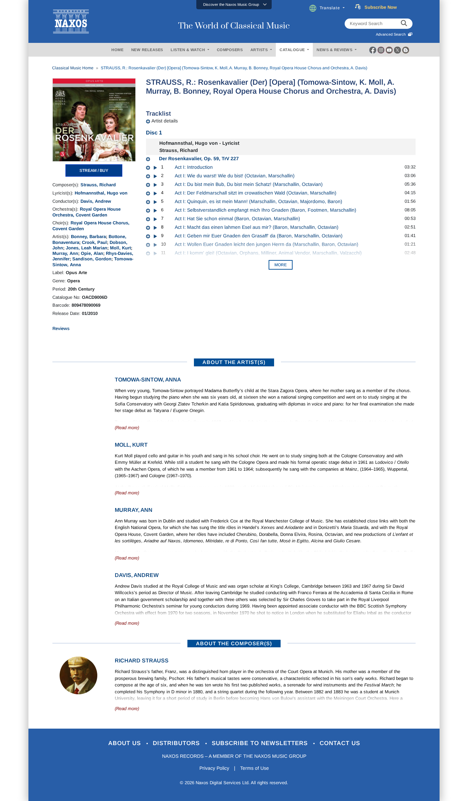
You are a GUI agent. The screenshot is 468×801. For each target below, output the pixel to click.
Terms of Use (254, 768)
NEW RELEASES (147, 50)
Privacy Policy (214, 768)
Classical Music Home (73, 68)
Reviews (61, 328)
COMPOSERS (230, 50)
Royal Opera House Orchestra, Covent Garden (86, 212)
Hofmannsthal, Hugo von (101, 193)
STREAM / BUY (93, 170)
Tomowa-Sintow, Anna (148, 379)
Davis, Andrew (96, 201)
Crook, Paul (94, 242)
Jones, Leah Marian (86, 247)
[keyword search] (403, 24)
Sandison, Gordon (91, 258)
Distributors (177, 743)
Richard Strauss (142, 660)
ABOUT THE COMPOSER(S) (234, 643)
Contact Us (340, 743)
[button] (234, 4)
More (280, 264)
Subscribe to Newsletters (261, 743)
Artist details (164, 120)
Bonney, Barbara (88, 236)
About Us (125, 743)
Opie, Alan (92, 253)
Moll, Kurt (120, 247)
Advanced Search (392, 34)
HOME (117, 50)
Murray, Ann (65, 253)
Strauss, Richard (98, 184)
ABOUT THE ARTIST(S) (234, 362)
